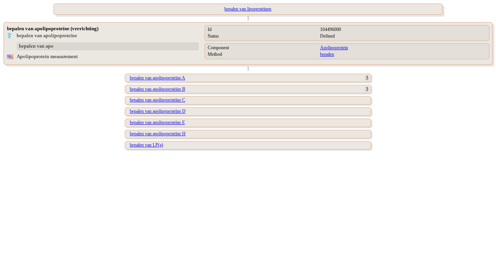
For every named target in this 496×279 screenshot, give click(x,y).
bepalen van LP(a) (146, 145)
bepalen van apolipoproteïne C (157, 100)
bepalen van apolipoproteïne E (157, 122)
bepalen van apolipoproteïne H (158, 133)
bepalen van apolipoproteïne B (157, 89)
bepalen (327, 54)
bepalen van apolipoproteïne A (157, 78)
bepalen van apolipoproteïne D (158, 111)
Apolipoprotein (334, 47)
